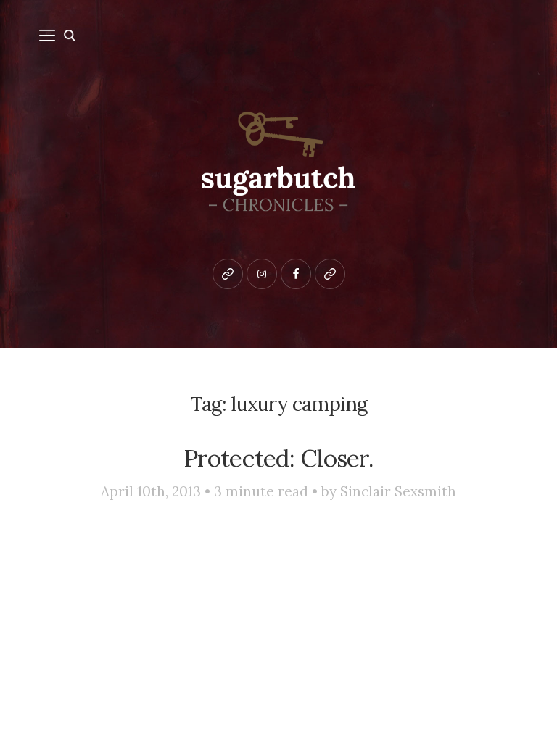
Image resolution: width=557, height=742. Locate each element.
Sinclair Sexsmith (398, 491)
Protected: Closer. (278, 458)
